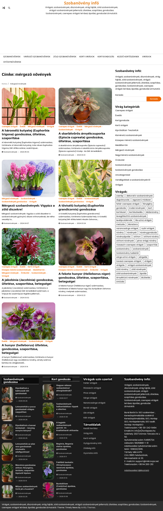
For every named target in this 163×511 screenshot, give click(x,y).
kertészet (121, 212)
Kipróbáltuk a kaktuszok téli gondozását (22, 391)
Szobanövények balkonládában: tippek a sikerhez (67, 406)
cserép (119, 195)
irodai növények (137, 207)
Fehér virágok (90, 383)
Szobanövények (12, 56)
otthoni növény (151, 236)
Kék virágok (89, 417)
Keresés (119, 95)
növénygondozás (148, 232)
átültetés (145, 277)
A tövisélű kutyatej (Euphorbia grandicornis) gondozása (81, 207)
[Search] (9, 8)
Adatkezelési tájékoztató (136, 470)
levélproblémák (124, 220)
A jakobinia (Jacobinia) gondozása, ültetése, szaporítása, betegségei (27, 281)
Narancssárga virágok (94, 402)
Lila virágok (88, 412)
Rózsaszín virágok (92, 387)
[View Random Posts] (4, 8)
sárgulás (143, 257)
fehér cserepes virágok (128, 203)
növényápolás (123, 236)
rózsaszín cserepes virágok (130, 244)
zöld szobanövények (126, 273)
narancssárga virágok (127, 228)
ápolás (143, 273)
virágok (148, 261)
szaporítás (152, 244)
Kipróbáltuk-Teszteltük (126, 130)
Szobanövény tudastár (127, 252)
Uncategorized (122, 174)
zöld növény (122, 269)
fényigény (148, 203)
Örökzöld (25, 273)
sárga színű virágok (126, 257)
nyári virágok (147, 228)
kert (150, 207)
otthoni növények (125, 240)
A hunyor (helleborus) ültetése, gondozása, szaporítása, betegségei (25, 349)
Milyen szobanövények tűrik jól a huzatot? (26, 487)
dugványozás (122, 199)
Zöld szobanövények (64, 56)
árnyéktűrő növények (127, 277)
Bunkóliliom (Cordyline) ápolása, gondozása (66, 486)
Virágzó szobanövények (37, 56)
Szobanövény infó (81, 3)
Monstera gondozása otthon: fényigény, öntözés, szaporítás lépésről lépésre (25, 469)
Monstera (133, 224)
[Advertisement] (81, 34)
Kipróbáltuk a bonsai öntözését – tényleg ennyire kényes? (25, 428)
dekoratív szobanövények (140, 195)
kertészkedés (136, 212)
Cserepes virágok (10, 126)
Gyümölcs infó (90, 453)
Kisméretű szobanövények (128, 135)
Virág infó (88, 433)
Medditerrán (39, 270)
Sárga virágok (90, 397)
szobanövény (123, 248)
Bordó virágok (90, 407)
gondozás (121, 207)
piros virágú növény (147, 240)
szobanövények (141, 248)
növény (120, 232)
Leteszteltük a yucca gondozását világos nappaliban (25, 409)
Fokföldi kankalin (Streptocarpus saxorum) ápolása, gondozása (65, 466)
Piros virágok (89, 392)
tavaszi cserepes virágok (128, 261)
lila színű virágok (143, 220)
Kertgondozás (106, 56)
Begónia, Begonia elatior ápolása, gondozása (64, 446)
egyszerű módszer (142, 199)
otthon (137, 236)
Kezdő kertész (90, 428)
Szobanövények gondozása (14, 201)
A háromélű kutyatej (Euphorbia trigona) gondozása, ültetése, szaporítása (25, 134)
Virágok (146, 56)
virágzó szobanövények (139, 265)
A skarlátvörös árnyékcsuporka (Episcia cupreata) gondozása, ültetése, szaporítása (82, 137)
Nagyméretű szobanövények (129, 155)
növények (132, 232)
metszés (120, 224)
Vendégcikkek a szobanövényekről (132, 179)
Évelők (22, 126)
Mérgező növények (36, 126)
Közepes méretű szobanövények (16, 270)
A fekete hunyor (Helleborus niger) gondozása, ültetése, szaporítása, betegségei (84, 277)
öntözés (120, 281)
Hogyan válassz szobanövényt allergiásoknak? (64, 388)
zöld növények (138, 269)
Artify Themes (88, 507)
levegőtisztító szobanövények (131, 216)
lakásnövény (152, 212)
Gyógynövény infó (92, 443)
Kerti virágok (86, 56)
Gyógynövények (12, 61)
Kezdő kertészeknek (128, 56)
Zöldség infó (89, 448)
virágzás (120, 265)
